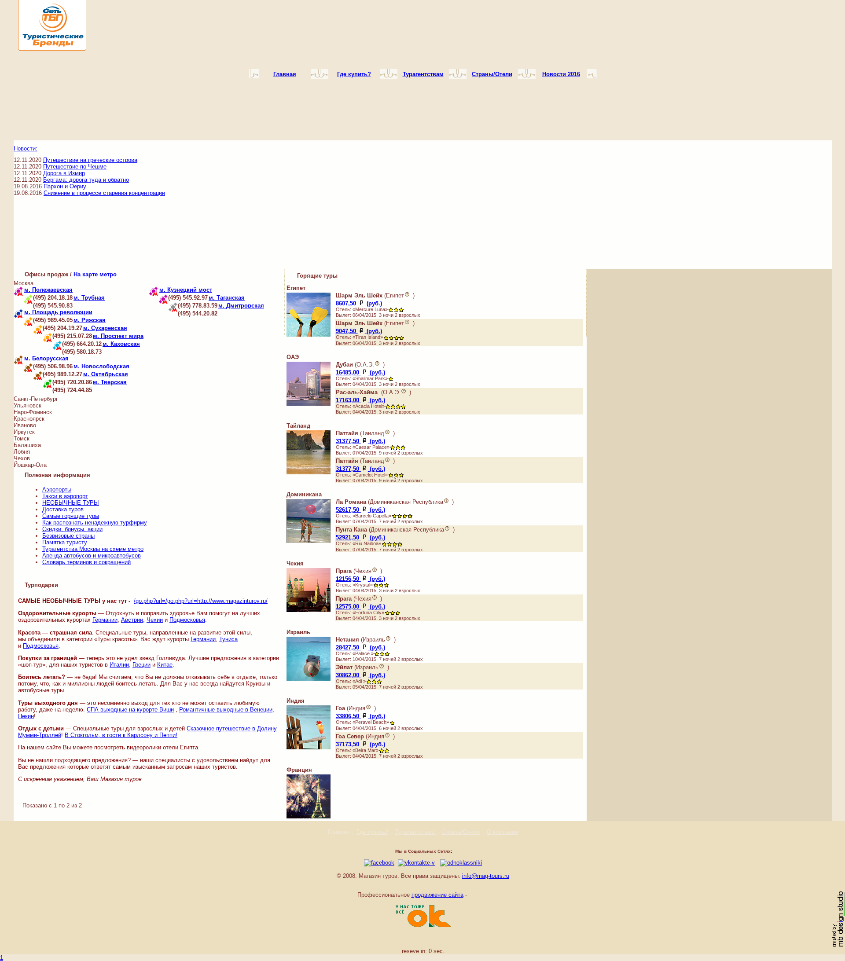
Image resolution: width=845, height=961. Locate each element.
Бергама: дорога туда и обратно (86, 179)
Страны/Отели (460, 832)
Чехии (155, 619)
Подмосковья (187, 619)
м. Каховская (121, 344)
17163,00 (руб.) (360, 400)
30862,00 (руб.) (360, 675)
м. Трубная (89, 297)
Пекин (26, 716)
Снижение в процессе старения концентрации (104, 193)
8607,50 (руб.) (359, 303)
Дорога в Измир (64, 173)
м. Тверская (110, 382)
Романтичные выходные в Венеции (225, 709)
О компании (502, 832)
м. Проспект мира (118, 336)
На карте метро (95, 274)
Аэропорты (56, 489)
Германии (105, 619)
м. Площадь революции (58, 312)
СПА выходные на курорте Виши (130, 709)
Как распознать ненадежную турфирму (94, 522)
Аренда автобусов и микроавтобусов (91, 555)
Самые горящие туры (70, 516)
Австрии (132, 619)
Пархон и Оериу (65, 186)
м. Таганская (227, 297)
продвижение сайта (437, 894)
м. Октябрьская (105, 374)
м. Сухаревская (105, 328)
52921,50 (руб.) (360, 537)
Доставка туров (63, 509)
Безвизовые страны (68, 535)
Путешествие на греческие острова (90, 160)
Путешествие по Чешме (75, 166)
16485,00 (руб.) (360, 372)
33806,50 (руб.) (360, 716)
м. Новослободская (101, 366)
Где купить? (372, 832)
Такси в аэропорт (65, 496)
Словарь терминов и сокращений (86, 562)
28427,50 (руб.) (360, 647)
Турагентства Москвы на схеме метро (92, 549)
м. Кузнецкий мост (185, 289)
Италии (119, 664)
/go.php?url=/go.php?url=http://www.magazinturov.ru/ (201, 601)
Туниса (228, 639)
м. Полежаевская (48, 289)
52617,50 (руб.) (360, 509)
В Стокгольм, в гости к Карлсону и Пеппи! (121, 735)
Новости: (25, 148)
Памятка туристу (64, 542)
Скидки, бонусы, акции (72, 529)
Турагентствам (415, 832)
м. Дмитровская (241, 305)
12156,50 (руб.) (360, 579)
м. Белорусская (46, 358)
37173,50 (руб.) (360, 744)
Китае (165, 664)
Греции (141, 664)
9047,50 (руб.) (359, 331)
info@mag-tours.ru (485, 876)
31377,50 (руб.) (360, 441)
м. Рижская (89, 320)
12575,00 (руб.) (360, 606)
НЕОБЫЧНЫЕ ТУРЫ (70, 502)
